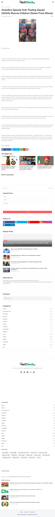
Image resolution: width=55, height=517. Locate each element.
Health (27, 324)
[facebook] (9, 222)
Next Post (50, 188)
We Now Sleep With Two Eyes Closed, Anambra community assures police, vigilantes (26, 168)
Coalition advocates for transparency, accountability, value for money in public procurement (29, 269)
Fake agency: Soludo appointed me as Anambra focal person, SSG (26, 262)
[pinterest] (34, 372)
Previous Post (5, 188)
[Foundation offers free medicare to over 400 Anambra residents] (6, 257)
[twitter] (21, 222)
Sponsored (27, 342)
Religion (27, 339)
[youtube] (34, 222)
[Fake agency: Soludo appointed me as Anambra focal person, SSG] (6, 263)
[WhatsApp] (21, 149)
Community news (27, 311)
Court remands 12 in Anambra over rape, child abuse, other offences (8, 168)
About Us (26, 512)
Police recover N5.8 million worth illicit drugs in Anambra (24, 249)
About (28, 405)
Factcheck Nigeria (8, 298)
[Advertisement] (28, 389)
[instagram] (30, 372)
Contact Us (32, 512)
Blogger (24, 514)
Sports (27, 344)
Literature (27, 331)
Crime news (8, 7)
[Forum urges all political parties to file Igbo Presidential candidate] (4, 504)
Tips (27, 347)
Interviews (27, 326)
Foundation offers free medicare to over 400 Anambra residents (25, 255)
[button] (2, 2)
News (27, 334)
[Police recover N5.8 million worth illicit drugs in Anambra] (6, 250)
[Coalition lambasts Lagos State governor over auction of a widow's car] (4, 491)
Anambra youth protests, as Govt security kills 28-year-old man (45, 167)
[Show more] (30, 149)
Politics (27, 336)
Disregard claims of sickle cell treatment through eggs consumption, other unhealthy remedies (31, 483)
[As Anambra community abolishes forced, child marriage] (4, 497)
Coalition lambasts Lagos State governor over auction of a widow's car (25, 489)
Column (27, 308)
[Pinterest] (24, 149)
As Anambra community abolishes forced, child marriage (22, 496)
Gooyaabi (35, 514)
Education (27, 319)
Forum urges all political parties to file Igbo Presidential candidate (24, 502)
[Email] (27, 149)
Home (2, 7)
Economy (27, 316)
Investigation (27, 329)
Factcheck (27, 321)
